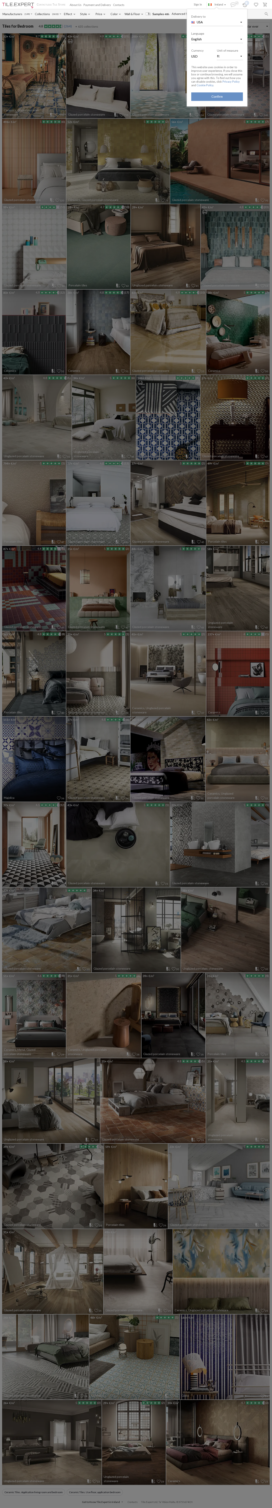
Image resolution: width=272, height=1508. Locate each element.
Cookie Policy (205, 85)
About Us (75, 5)
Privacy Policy (231, 81)
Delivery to (198, 16)
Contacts (118, 5)
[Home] (18, 5)
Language (197, 33)
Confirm (217, 96)
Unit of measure (227, 50)
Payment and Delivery (97, 5)
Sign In (198, 4)
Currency (197, 50)
